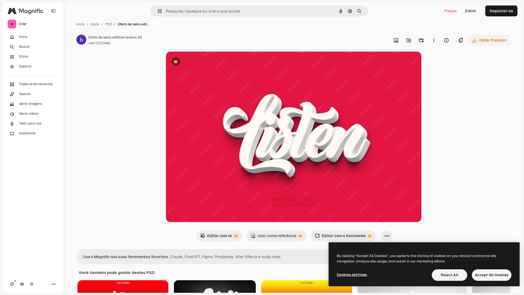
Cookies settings (352, 274)
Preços (450, 10)
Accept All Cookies (491, 275)
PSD (108, 24)
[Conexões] (12, 284)
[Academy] (21, 284)
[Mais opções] (433, 40)
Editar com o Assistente (340, 237)
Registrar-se (501, 10)
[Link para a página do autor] (81, 40)
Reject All (449, 275)
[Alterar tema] (31, 284)
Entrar (471, 10)
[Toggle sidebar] (53, 11)
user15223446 (99, 43)
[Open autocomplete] (157, 11)
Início (80, 24)
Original (201, 62)
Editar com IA (216, 237)
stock (95, 24)
